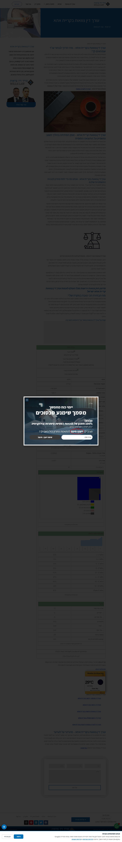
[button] (27, 400)
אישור (19, 836)
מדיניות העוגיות (76, 839)
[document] (61, 421)
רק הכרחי (7, 836)
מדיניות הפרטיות (88, 839)
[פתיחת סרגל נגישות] (4, 826)
